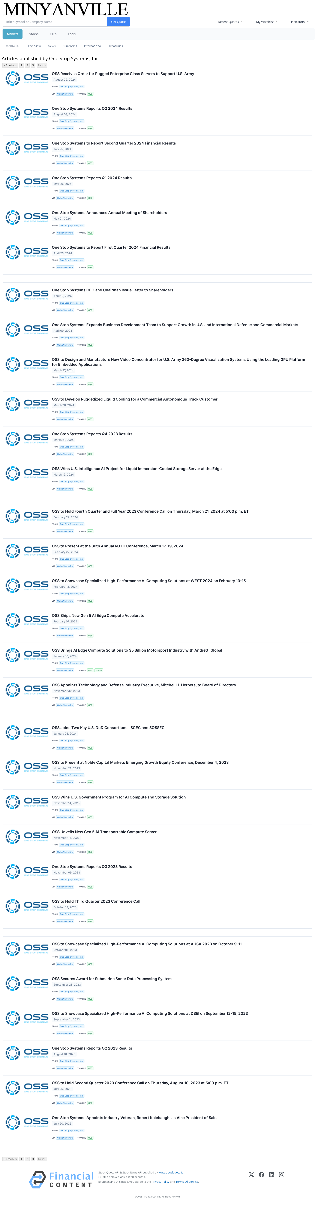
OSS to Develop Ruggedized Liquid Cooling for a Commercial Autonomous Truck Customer (135, 399)
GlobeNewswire (65, 94)
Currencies (70, 46)
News (52, 46)
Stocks (34, 34)
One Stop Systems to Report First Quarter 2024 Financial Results (111, 247)
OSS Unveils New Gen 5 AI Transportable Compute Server (104, 832)
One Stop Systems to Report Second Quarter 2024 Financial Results (114, 143)
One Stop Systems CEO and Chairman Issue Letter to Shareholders (112, 290)
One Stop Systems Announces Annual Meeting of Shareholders (109, 212)
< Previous (10, 65)
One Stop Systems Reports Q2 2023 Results (92, 1048)
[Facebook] (261, 1179)
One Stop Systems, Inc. (71, 86)
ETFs (53, 34)
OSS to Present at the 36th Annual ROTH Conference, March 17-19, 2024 (117, 546)
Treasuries (115, 46)
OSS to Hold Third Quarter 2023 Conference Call (96, 901)
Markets (12, 34)
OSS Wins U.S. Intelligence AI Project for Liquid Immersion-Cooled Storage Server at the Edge (137, 468)
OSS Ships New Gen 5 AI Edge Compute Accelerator (99, 615)
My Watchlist (265, 22)
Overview (34, 46)
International (93, 46)
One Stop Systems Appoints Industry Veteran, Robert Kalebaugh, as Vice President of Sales (135, 1117)
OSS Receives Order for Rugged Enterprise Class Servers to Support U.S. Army (123, 73)
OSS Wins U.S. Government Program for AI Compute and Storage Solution (119, 797)
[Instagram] (281, 1179)
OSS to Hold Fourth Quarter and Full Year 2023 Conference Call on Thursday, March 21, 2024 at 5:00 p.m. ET (150, 511)
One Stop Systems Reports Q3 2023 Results (92, 866)
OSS (90, 94)
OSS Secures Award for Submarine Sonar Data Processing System (112, 978)
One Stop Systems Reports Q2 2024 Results (92, 108)
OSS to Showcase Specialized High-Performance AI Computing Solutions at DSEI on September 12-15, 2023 (150, 1013)
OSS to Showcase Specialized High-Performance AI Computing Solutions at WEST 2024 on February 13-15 (149, 580)
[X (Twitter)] (251, 1179)
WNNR (99, 670)
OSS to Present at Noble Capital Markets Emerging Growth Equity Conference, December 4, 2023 (140, 762)
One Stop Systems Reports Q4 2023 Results (92, 434)
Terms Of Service (187, 1182)
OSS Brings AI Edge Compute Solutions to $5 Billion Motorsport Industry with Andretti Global (137, 650)
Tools (72, 34)
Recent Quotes (228, 22)
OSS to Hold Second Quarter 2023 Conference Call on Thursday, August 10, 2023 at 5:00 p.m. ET (140, 1083)
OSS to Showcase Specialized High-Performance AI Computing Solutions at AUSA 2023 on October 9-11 (147, 944)
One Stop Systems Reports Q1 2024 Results (92, 178)
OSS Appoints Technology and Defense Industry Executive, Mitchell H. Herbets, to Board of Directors (144, 685)
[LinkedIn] (271, 1179)
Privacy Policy (160, 1182)
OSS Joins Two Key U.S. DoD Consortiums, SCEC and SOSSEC (108, 727)
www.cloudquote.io (171, 1172)
